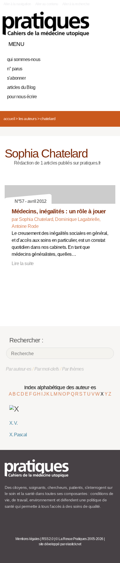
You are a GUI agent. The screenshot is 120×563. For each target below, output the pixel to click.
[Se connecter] (109, 43)
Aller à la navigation (17, 4)
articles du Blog (21, 87)
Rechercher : (26, 340)
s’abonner (16, 78)
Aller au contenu (46, 4)
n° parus (14, 68)
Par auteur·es (18, 369)
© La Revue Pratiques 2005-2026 (79, 539)
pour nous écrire (22, 96)
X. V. (13, 423)
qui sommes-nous (23, 59)
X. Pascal (18, 434)
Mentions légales (27, 539)
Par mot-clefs (46, 369)
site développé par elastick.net (60, 544)
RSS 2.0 (48, 539)
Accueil (9, 118)
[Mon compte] (99, 43)
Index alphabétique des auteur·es (60, 387)
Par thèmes (73, 369)
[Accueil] (46, 24)
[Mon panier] (89, 43)
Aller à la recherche (75, 4)
